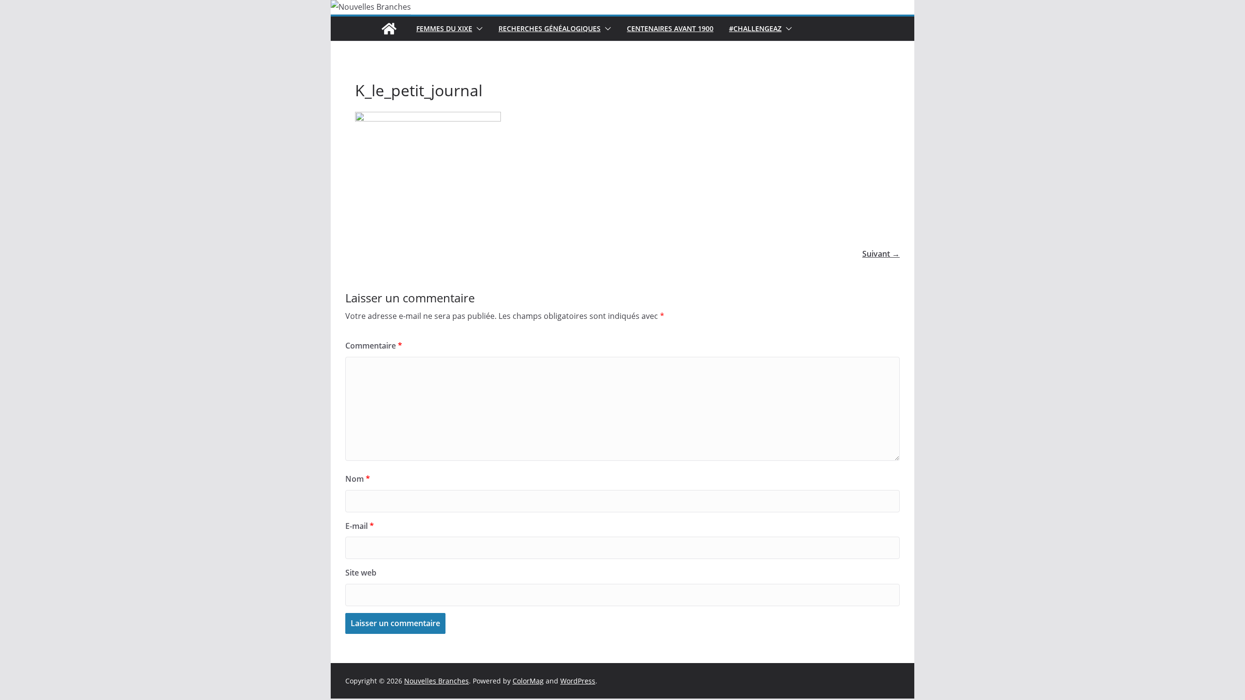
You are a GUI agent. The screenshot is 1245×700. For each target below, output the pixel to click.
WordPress (577, 680)
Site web (360, 572)
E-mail (359, 526)
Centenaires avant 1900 (670, 28)
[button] (477, 28)
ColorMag (528, 680)
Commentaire (373, 345)
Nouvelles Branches (436, 680)
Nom (357, 478)
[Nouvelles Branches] (389, 28)
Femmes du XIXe (444, 28)
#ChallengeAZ (755, 28)
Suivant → (881, 253)
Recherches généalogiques (549, 28)
